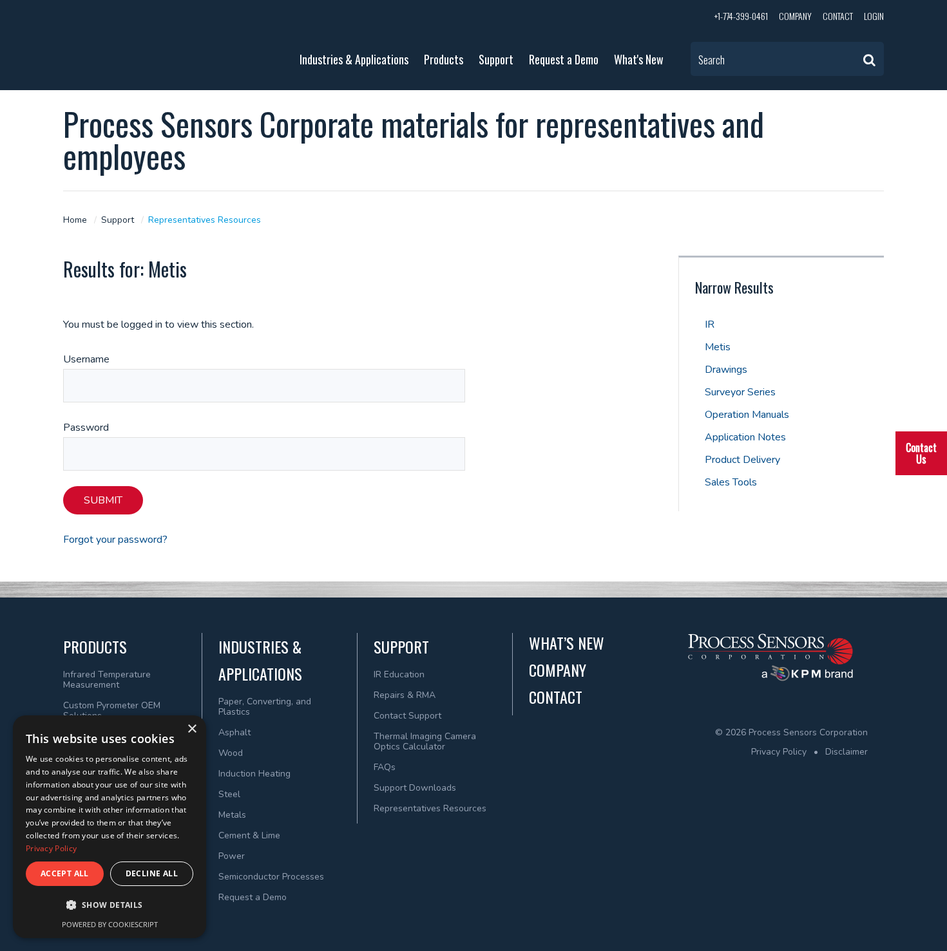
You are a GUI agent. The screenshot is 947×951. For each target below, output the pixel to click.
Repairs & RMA (404, 695)
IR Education (399, 674)
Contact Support (407, 716)
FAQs (385, 767)
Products (443, 59)
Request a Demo (563, 59)
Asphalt (234, 732)
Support (496, 59)
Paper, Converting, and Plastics (264, 706)
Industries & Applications (354, 59)
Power (231, 856)
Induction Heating (254, 773)
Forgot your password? (115, 539)
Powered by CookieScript (110, 924)
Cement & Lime (249, 835)
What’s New (566, 642)
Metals (232, 815)
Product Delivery (742, 460)
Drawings (726, 370)
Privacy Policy (779, 752)
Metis (718, 347)
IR (709, 324)
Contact (838, 16)
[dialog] (109, 826)
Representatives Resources (204, 220)
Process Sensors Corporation (155, 42)
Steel (229, 794)
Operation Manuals (747, 415)
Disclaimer (846, 752)
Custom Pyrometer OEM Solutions (111, 710)
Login (874, 16)
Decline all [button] (152, 873)
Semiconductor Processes (271, 877)
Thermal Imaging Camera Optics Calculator (425, 741)
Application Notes (745, 437)
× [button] (191, 729)
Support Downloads (415, 788)
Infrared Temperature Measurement (107, 679)
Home (75, 220)
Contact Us (921, 453)
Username (86, 359)
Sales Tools (731, 482)
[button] (109, 905)
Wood (230, 753)
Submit (103, 500)
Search (711, 60)
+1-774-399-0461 (741, 16)
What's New (639, 59)
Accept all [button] (65, 873)
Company (795, 16)
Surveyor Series (740, 392)
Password (86, 427)
